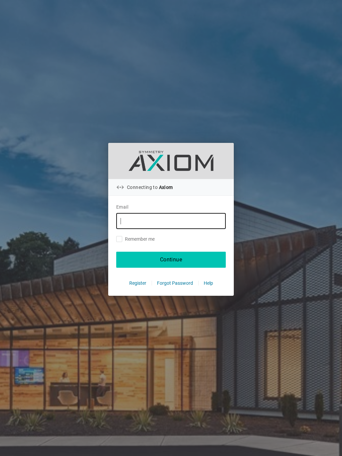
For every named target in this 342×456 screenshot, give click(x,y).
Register (137, 283)
